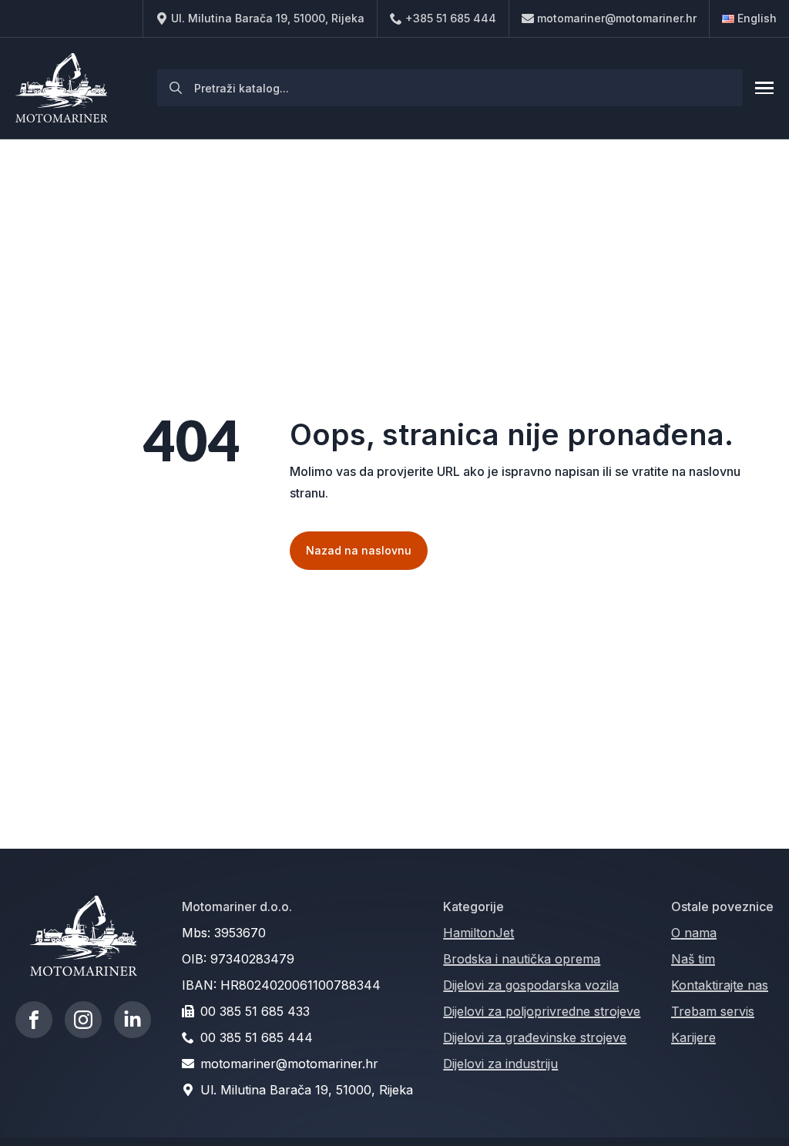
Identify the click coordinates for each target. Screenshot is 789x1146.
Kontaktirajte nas (719, 985)
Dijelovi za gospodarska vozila (531, 985)
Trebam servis (712, 1011)
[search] (175, 87)
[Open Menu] (764, 88)
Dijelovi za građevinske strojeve (534, 1037)
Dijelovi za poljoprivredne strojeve (541, 1011)
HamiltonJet (478, 932)
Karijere (693, 1037)
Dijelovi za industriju (500, 1063)
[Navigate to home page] (61, 88)
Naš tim (693, 959)
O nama (694, 932)
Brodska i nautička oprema (521, 959)
